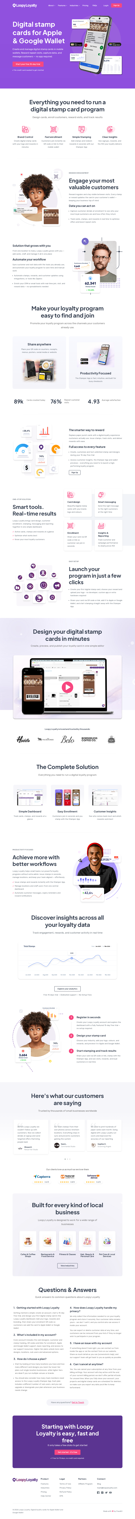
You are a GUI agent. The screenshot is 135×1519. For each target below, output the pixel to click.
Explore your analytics (67, 989)
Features (62, 5)
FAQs (95, 5)
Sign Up (116, 5)
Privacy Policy (65, 1488)
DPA (61, 1496)
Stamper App (74, 819)
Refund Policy (65, 1492)
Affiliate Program (85, 1484)
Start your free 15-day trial (28, 64)
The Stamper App (82, 378)
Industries (74, 5)
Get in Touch (78, 1402)
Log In (106, 5)
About (51, 5)
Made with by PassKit (112, 1511)
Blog (99, 1484)
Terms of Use (65, 1484)
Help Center (46, 1496)
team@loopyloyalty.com (107, 1488)
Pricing (85, 5)
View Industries (67, 1266)
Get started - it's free (67, 1452)
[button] (65, 1159)
